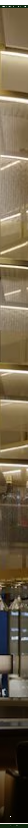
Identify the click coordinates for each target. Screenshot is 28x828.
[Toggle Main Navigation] (3, 3)
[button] (14, 6)
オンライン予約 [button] (14, 826)
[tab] (10, 816)
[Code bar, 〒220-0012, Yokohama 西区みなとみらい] (14, 2)
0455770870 (25, 2)
